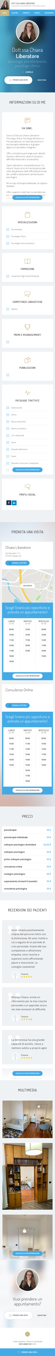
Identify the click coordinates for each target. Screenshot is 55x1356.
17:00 (11, 650)
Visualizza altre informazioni (27, 197)
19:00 (11, 661)
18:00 (11, 656)
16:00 (11, 645)
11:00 (11, 640)
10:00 (11, 634)
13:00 (27, 754)
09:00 (11, 629)
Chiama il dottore (19, 563)
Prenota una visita (29, 1352)
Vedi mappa (27, 586)
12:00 (43, 640)
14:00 (27, 759)
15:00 (27, 629)
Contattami (41, 80)
